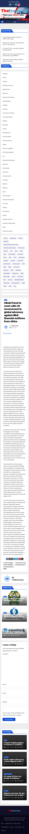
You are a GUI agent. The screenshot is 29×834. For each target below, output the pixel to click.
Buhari (5, 257)
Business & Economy (8, 97)
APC (11, 251)
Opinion (5, 207)
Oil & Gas (5, 203)
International (6, 168)
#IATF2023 (6, 241)
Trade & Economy (7, 231)
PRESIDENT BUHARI (19, 279)
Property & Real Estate (9, 223)
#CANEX (20, 238)
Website (5, 702)
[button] (26, 21)
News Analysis (7, 195)
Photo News (6, 211)
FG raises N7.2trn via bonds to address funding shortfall (12, 778)
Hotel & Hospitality (8, 148)
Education (5, 124)
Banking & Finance (8, 85)
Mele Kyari (6, 270)
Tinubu (23, 283)
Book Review (6, 89)
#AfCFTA (5, 238)
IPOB (5, 267)
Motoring (5, 187)
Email (4, 693)
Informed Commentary (9, 160)
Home (2, 823)
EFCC (15, 257)
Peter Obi (10, 279)
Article (4, 77)
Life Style (5, 180)
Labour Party (16, 267)
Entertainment (6, 132)
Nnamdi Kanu (15, 273)
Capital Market (7, 101)
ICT (4, 156)
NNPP (22, 273)
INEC (23, 263)
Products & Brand (7, 219)
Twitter (5, 286)
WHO (10, 286)
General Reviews (7, 140)
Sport (4, 227)
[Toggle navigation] (14, 22)
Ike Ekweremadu (16, 263)
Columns (5, 109)
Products (12, 827)
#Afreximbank (13, 238)
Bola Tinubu (20, 254)
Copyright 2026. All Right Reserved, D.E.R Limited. (15, 817)
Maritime (5, 184)
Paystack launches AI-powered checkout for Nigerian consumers (13, 633)
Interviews (5, 172)
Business (5, 93)
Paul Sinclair (20, 276)
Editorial (5, 121)
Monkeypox (18, 270)
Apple (16, 251)
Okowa (13, 276)
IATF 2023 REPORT (8, 152)
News (4, 191)
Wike (15, 286)
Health (4, 144)
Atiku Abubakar (11, 254)
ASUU (21, 251)
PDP (5, 279)
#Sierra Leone (21, 247)
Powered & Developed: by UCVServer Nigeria (14, 819)
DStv (10, 257)
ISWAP (9, 267)
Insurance (5, 164)
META (12, 270)
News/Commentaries (8, 199)
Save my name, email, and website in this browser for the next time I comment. (13, 714)
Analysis (5, 73)
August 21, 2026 (9, 747)
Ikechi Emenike (7, 263)
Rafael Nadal (6, 283)
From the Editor (7, 136)
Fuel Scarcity (20, 260)
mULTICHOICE (7, 273)
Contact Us (3, 830)
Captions (5, 105)
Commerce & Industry (8, 113)
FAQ (23, 827)
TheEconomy (14, 325)
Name (5, 684)
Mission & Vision (16, 823)
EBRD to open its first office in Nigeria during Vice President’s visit (14, 617)
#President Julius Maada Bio (10, 247)
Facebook (13, 260)
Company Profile (8, 823)
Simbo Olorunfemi (15, 283)
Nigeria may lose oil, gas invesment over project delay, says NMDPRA (14, 795)
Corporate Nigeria (7, 117)
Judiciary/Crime (7, 176)
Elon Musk (6, 260)
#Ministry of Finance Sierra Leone (11, 244)
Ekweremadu (21, 257)
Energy (5, 128)
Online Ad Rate (18, 827)
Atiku (5, 254)
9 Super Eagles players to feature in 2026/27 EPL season (13, 744)
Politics (5, 215)
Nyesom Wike (7, 276)
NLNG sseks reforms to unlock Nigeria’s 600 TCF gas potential (14, 761)
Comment (5, 654)
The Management (5, 827)
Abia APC (6, 251)
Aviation (5, 81)
